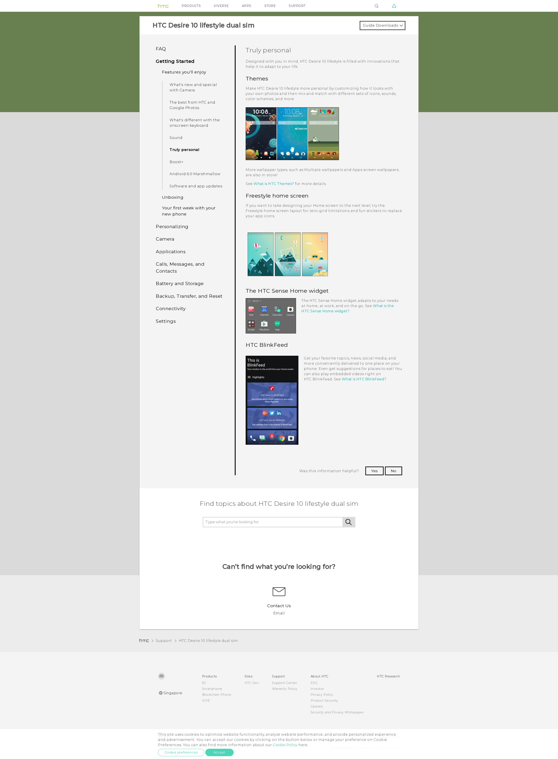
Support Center (284, 683)
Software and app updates (196, 186)
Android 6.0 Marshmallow (195, 174)
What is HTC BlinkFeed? (364, 379)
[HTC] (163, 6)
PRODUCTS (191, 6)
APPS (246, 6)
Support (164, 641)
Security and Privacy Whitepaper (337, 712)
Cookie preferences (181, 752)
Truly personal (184, 149)
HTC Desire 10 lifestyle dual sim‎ (208, 641)
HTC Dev (252, 683)
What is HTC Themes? (273, 184)
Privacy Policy (322, 695)
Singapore (172, 693)
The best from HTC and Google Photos (192, 105)
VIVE (206, 701)
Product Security (324, 701)
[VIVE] (394, 6)
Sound (176, 137)
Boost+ (176, 162)
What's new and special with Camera (193, 87)
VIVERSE (221, 6)
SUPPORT (297, 6)
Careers (317, 706)
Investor (317, 689)
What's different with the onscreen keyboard (195, 123)
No (393, 471)
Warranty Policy (285, 689)
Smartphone (212, 689)
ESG (314, 683)
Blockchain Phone (216, 695)
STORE (270, 6)
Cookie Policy (285, 745)
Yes (374, 471)
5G (204, 683)
